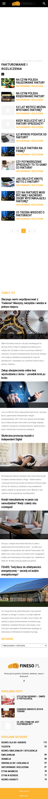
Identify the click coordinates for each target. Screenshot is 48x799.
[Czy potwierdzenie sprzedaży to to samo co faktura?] (8, 165)
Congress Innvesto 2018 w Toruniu (30, 710)
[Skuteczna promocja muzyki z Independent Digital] (24, 457)
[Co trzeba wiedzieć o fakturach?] (8, 216)
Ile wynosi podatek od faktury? (31, 136)
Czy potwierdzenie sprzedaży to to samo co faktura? (31, 164)
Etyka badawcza (9, 771)
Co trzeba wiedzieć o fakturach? (30, 214)
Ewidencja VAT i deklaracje (15, 763)
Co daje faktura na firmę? (29, 149)
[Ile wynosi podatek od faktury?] (8, 138)
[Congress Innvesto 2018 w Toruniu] (8, 712)
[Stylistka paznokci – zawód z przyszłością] (8, 700)
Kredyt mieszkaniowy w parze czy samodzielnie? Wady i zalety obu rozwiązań (19, 503)
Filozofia (5, 746)
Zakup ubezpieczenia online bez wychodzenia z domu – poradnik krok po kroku (23, 374)
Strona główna (6, 61)
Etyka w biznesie (9, 775)
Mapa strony (24, 791)
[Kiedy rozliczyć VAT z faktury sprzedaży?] (8, 124)
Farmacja (6, 759)
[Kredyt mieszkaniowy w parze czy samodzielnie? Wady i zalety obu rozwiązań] (24, 525)
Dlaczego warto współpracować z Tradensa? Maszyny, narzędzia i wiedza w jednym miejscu (23, 303)
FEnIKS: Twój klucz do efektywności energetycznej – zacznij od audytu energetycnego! (21, 570)
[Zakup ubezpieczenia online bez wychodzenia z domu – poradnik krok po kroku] (24, 394)
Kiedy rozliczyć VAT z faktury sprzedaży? (30, 122)
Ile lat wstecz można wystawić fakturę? (31, 108)
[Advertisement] (24, 32)
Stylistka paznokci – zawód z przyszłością (31, 697)
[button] (44, 3)
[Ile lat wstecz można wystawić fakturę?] (8, 110)
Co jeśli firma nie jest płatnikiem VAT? (28, 723)
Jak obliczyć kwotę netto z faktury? (29, 180)
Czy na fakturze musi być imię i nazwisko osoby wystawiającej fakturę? (31, 197)
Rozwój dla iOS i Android (13, 742)
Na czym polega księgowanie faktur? (30, 95)
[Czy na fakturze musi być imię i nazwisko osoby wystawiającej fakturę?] (8, 196)
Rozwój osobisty (9, 779)
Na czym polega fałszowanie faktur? (30, 81)
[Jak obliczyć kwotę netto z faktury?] (8, 182)
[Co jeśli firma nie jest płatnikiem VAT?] (8, 725)
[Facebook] (24, 681)
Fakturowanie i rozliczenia (29, 86)
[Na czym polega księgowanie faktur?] (8, 97)
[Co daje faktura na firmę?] (8, 151)
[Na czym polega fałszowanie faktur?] (8, 83)
